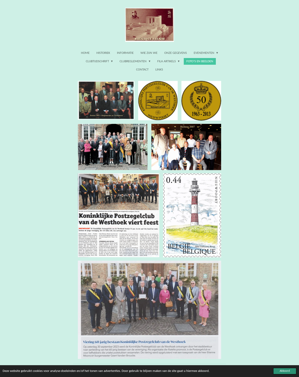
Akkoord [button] (285, 371)
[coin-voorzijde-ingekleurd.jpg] (201, 100)
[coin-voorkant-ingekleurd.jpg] (158, 100)
